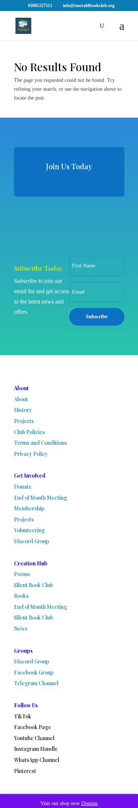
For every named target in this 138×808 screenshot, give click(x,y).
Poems (22, 574)
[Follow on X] (102, 217)
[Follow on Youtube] (55, 217)
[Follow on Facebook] (79, 217)
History (23, 409)
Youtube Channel (34, 738)
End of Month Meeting (40, 497)
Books (21, 595)
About (21, 399)
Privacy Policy (31, 453)
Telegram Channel (36, 683)
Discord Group (31, 541)
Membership (29, 508)
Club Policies (29, 432)
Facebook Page (32, 727)
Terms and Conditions (40, 442)
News (21, 628)
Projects (24, 420)
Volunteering (29, 530)
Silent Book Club (33, 585)
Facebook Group (33, 672)
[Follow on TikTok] (32, 217)
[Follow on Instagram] (69, 235)
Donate (23, 486)
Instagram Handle (36, 748)
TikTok (22, 716)
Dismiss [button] (89, 803)
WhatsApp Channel (36, 759)
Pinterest (25, 770)
